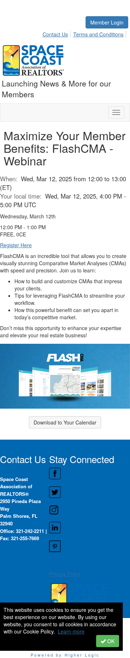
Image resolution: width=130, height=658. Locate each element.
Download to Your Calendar (65, 422)
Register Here (16, 245)
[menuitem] (57, 33)
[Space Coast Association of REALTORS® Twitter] (89, 492)
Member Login (107, 22)
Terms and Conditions (98, 34)
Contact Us (55, 34)
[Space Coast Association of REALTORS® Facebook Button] (89, 473)
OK (110, 641)
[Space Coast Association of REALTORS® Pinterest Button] (89, 546)
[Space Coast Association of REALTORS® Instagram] (89, 510)
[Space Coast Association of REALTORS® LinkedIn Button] (89, 527)
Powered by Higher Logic (65, 655)
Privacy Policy (65, 573)
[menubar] (85, 33)
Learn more (71, 631)
